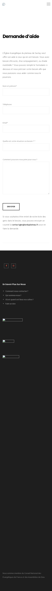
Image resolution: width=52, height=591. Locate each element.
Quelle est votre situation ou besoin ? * (19, 141)
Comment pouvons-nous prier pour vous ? (20, 159)
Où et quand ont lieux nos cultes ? (19, 299)
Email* (5, 123)
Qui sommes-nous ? (13, 295)
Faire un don (10, 303)
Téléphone (7, 104)
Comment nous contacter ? (16, 291)
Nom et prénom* (10, 86)
